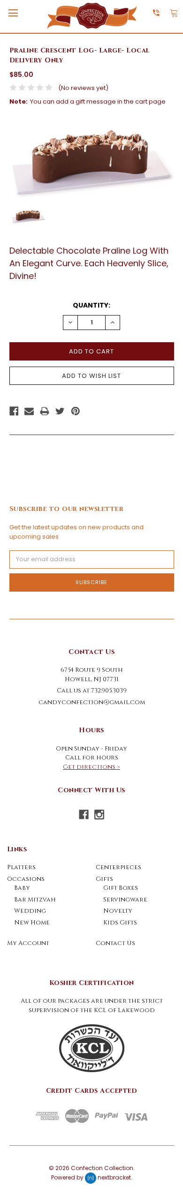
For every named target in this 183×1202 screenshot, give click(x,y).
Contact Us (115, 943)
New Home (32, 922)
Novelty (117, 911)
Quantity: (91, 305)
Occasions (26, 879)
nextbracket (114, 1177)
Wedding (30, 911)
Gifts (104, 879)
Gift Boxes (120, 888)
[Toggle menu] (13, 13)
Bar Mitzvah (35, 899)
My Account (28, 943)
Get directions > (91, 767)
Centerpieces (118, 867)
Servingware (125, 899)
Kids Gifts (120, 922)
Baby (22, 888)
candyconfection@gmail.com (91, 702)
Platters (21, 867)
